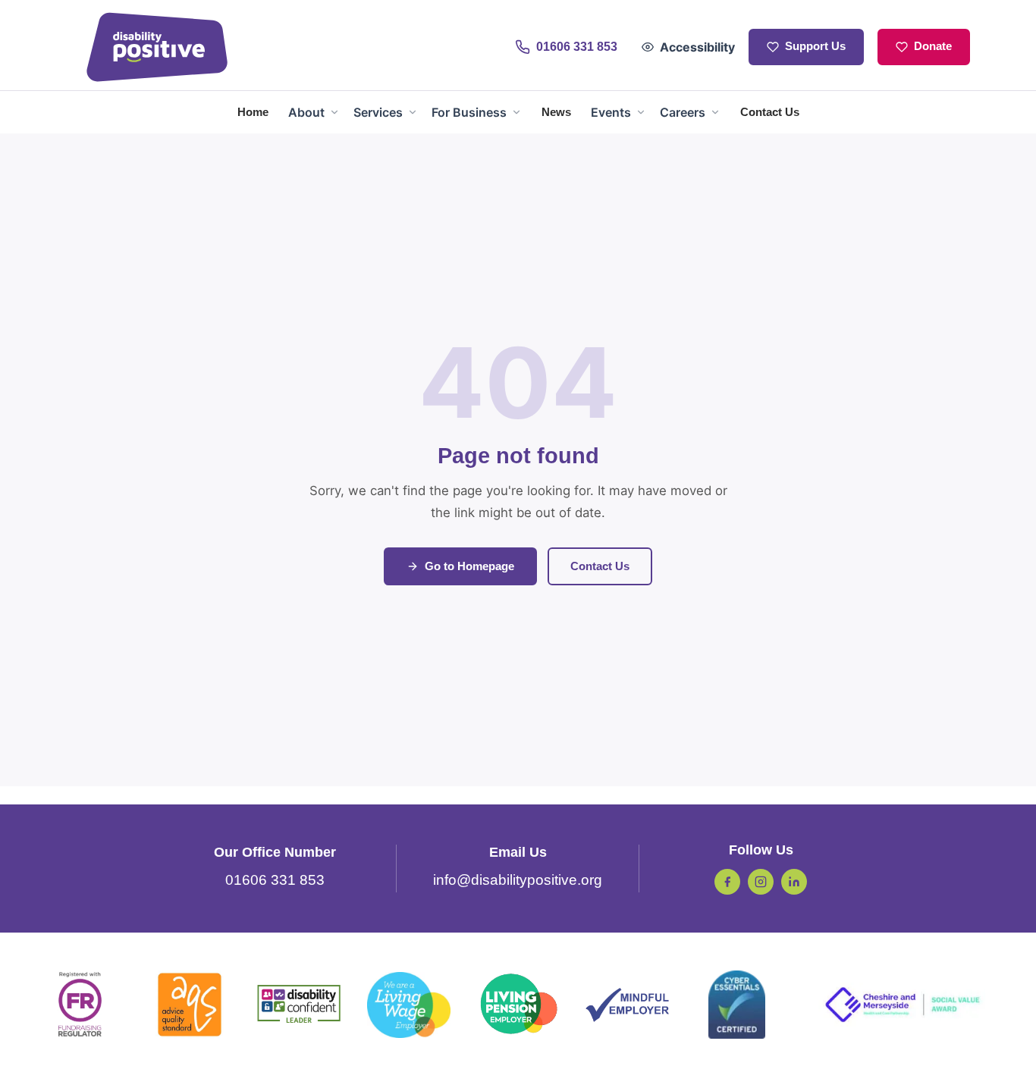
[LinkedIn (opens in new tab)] (794, 882)
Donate (933, 46)
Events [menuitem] (611, 112)
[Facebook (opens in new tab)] (727, 882)
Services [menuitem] (378, 112)
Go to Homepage (469, 566)
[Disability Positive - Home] (157, 47)
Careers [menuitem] (682, 112)
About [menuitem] (306, 112)
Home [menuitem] (252, 111)
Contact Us (599, 566)
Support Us (815, 46)
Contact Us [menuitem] (769, 111)
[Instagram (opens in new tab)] (761, 882)
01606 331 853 (275, 880)
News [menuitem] (556, 111)
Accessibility (697, 47)
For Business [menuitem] (469, 112)
